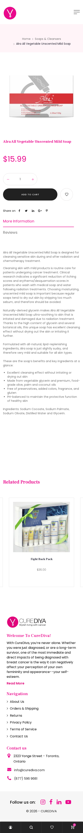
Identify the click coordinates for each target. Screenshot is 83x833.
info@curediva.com (29, 770)
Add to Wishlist (66, 194)
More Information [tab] (18, 221)
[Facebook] (51, 802)
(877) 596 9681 (25, 778)
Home (26, 39)
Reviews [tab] (10, 232)
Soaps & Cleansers (48, 39)
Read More (15, 683)
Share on (9, 211)
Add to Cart (30, 194)
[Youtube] (68, 802)
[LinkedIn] (59, 802)
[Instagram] (42, 802)
